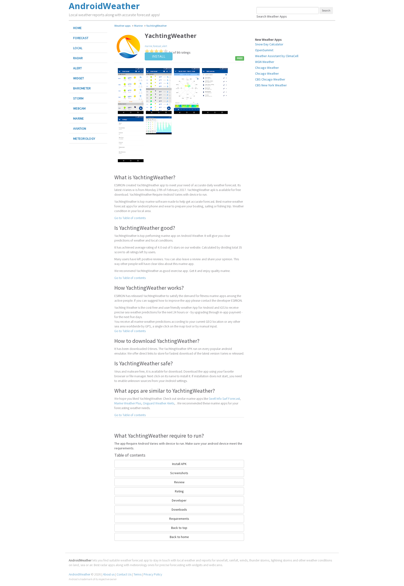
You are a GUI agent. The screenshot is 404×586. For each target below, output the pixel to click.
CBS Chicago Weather (270, 79)
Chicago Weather (267, 68)
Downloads (179, 509)
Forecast (80, 38)
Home (77, 28)
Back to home (179, 537)
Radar (78, 58)
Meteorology (84, 138)
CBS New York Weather (271, 85)
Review (179, 482)
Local (77, 48)
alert (164, 46)
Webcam (79, 108)
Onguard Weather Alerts (158, 403)
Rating (179, 491)
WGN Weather (264, 62)
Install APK (179, 464)
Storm (78, 98)
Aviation (79, 128)
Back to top (179, 528)
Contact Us (124, 574)
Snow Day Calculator (269, 44)
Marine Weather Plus (127, 403)
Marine (78, 118)
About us (109, 574)
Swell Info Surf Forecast (224, 398)
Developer (179, 500)
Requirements (179, 518)
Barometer (82, 88)
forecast (157, 46)
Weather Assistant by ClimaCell (276, 56)
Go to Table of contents (130, 218)
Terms (137, 574)
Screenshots (179, 473)
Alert (77, 68)
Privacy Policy (153, 574)
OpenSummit (264, 50)
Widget (78, 78)
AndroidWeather (79, 574)
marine (148, 46)
